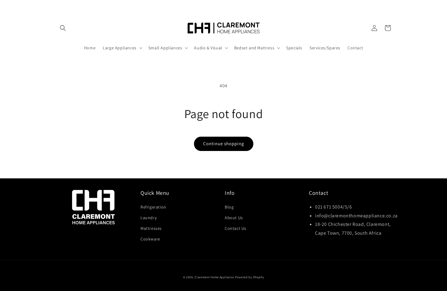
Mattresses (151, 228)
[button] (63, 28)
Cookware (150, 239)
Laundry (148, 217)
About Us (234, 217)
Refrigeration (153, 207)
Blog (229, 207)
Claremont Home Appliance (215, 277)
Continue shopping (223, 143)
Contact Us (235, 228)
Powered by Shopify (249, 277)
